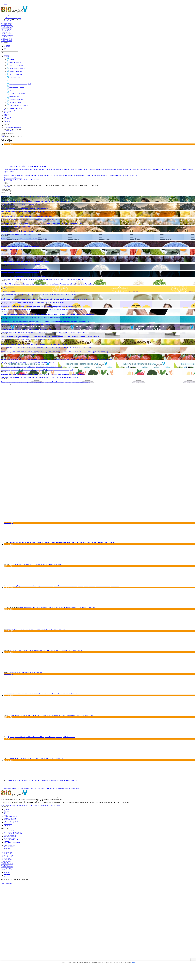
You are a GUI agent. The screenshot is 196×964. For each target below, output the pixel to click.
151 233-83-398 (7, 26)
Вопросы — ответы (10, 818)
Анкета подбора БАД (10, 816)
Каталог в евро (28, 805)
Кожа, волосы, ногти (10, 845)
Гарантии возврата (10, 819)
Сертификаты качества (11, 821)
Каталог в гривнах (17, 805)
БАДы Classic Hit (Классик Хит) (13, 832)
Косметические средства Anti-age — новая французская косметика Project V (29, 329)
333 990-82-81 (6, 31)
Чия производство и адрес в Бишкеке (20, 672)
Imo (5, 48)
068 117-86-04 (6, 23)
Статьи (6, 115)
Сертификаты (8, 117)
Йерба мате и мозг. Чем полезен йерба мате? (17, 231)
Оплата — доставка (10, 822)
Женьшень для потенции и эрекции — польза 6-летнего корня (24, 209)
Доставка (7, 120)
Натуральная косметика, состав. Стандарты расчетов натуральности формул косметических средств (38, 307)
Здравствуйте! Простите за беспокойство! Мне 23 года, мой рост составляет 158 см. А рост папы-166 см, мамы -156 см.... (47, 715)
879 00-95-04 (7, 38)
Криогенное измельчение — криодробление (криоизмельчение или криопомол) (31, 367)
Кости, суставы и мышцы (12, 839)
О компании (8, 824)
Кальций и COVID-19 (8, 291)
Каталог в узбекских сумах (51, 805)
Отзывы (6, 118)
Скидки (6, 114)
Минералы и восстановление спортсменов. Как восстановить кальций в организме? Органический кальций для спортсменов (48, 314)
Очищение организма (11, 847)
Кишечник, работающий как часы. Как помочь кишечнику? (23, 276)
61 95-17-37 (6, 36)
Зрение (6, 841)
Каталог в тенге (38, 805)
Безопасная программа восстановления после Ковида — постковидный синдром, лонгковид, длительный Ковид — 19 (45, 322)
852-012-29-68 (7, 864)
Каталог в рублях (6, 805)
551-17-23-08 (6, 856)
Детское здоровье (10, 838)
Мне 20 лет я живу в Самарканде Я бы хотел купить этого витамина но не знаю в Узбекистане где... (41, 650)
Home (2, 136)
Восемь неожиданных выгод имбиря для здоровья (20, 246)
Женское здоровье (10, 836)
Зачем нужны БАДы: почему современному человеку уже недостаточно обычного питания (35, 201)
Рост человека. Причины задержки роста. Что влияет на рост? (24, 239)
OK (134, 962)
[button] (7, 186)
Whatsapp (7, 45)
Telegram (7, 46)
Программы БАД (9, 110)
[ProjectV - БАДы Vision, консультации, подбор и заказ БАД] (14, 13)
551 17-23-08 (6, 28)
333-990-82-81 (6, 859)
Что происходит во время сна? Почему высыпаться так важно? (24, 269)
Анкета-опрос (8, 111)
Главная (6, 55)
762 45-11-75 (5, 32)
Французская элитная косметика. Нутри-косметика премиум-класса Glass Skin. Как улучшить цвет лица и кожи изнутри (45, 382)
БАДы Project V (9, 831)
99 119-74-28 (6, 39)
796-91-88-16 (6, 858)
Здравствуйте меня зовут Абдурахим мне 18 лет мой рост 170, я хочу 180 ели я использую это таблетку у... (53, 607)
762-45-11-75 (6, 861)
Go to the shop (8, 21)
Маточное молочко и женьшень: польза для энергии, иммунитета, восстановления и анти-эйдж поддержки (41, 224)
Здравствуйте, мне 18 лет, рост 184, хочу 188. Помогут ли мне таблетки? (33, 758)
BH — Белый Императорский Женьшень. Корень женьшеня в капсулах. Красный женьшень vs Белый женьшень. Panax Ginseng (48, 284)
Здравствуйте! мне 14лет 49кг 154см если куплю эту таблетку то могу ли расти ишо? (35, 629)
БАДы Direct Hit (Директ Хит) (13, 833)
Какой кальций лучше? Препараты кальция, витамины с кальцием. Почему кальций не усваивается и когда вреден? (44, 299)
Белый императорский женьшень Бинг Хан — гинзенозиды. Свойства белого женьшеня (34, 344)
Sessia (5, 812)
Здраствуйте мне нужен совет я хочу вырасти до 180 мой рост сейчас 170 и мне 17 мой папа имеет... (39, 694)
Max (5, 49)
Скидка (6, 811)
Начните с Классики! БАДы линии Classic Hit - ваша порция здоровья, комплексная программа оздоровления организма (40, 788)
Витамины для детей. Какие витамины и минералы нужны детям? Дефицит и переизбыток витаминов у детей (42, 374)
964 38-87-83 (6, 33)
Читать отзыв (112, 542)
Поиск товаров (5, 133)
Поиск (2, 135)
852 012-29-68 (7, 35)
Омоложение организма (12, 842)
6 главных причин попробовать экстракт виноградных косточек (25, 261)
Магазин (6, 56)
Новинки (7, 848)
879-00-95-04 (7, 867)
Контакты (7, 121)
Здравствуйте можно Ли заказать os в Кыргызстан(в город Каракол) (31, 564)
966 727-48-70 (6, 25)
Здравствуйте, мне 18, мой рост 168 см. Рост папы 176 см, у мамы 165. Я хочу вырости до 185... (37, 737)
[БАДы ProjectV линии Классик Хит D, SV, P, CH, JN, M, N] (107, 788)
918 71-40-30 (6, 41)
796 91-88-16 (6, 29)
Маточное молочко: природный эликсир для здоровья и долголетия (26, 216)
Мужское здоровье (10, 835)
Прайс (6, 112)
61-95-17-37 (6, 865)
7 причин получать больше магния (14, 254)
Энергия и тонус (9, 844)
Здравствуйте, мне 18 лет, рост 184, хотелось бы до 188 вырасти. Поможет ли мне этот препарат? (40, 780)
